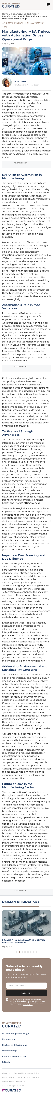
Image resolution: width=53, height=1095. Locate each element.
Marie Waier (19, 81)
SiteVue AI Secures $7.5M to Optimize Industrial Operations (24, 941)
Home (5, 14)
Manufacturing (9, 1050)
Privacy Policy (8, 1077)
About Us (6, 1073)
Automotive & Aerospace (14, 1056)
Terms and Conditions (27, 1077)
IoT (5, 27)
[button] (17, 952)
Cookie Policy (33, 1073)
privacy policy (28, 1005)
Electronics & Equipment (14, 1045)
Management (9, 1039)
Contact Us (18, 1073)
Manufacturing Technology (25, 14)
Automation (38, 23)
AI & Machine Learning (16, 23)
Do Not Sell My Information (13, 1081)
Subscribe (26, 993)
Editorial (6, 1062)
